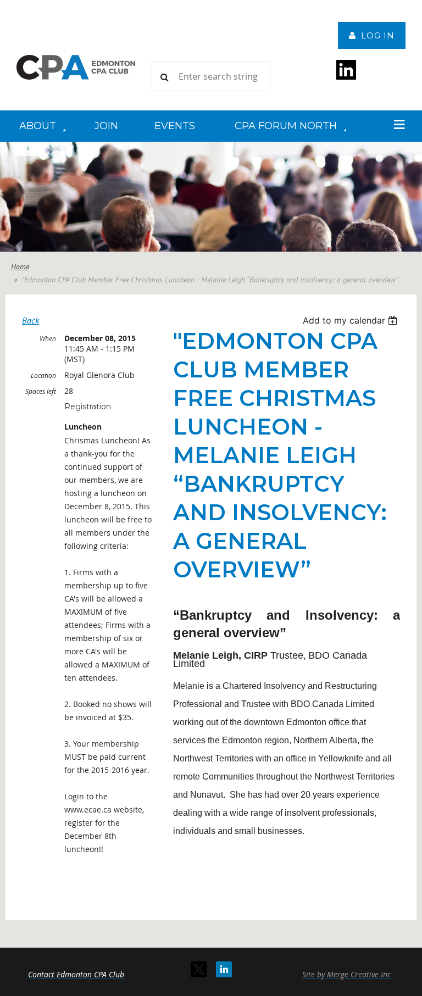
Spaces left (40, 391)
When (48, 338)
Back (30, 320)
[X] (199, 969)
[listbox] (351, 320)
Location (43, 375)
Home (20, 266)
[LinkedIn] (224, 969)
